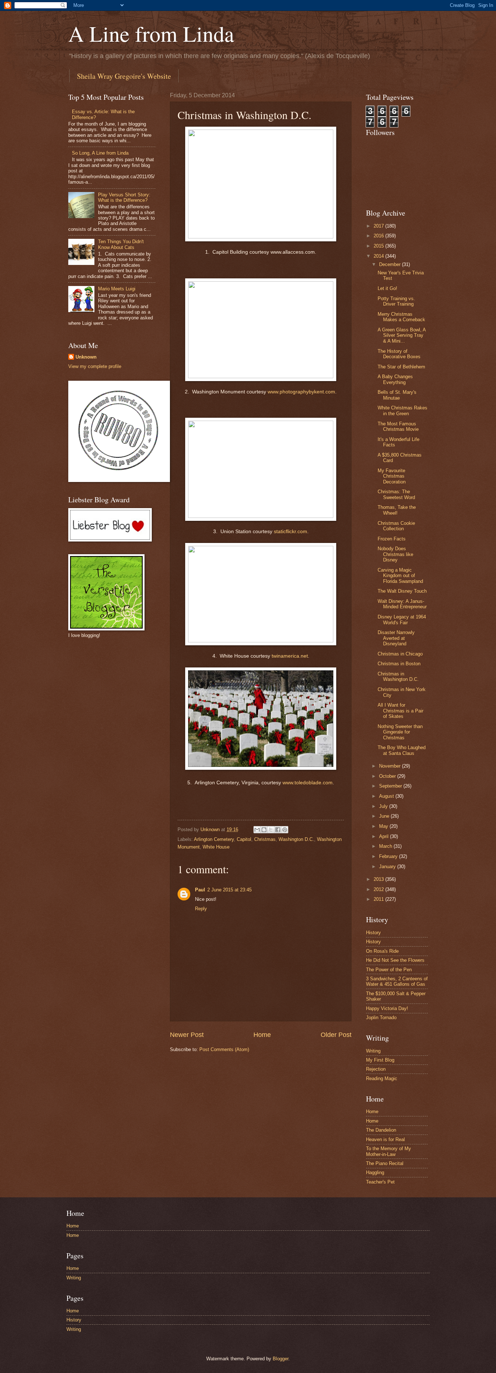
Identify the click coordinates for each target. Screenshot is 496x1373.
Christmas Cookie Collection (396, 525)
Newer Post (187, 1034)
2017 (379, 226)
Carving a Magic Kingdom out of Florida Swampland (400, 575)
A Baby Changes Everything (395, 379)
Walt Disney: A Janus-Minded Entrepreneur (402, 603)
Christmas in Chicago (400, 654)
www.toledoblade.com (307, 782)
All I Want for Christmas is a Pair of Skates (400, 710)
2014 (379, 256)
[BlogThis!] (264, 829)
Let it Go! (387, 288)
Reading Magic (381, 1078)
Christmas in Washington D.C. (398, 676)
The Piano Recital (384, 1163)
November (390, 766)
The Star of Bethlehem (401, 366)
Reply (201, 908)
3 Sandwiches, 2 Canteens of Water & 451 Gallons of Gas (397, 981)
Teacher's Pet (380, 1182)
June (385, 816)
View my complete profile (94, 366)
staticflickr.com (290, 531)
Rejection (376, 1069)
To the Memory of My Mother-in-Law (388, 1151)
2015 (379, 246)
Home (262, 1034)
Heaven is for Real (385, 1139)
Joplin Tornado (381, 1017)
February (389, 856)
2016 (379, 235)
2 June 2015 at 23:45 (229, 889)
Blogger (280, 1358)
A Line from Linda (151, 33)
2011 (379, 899)
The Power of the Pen (389, 969)
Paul (200, 889)
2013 (379, 879)
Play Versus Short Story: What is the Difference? (124, 197)
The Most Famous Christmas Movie (398, 426)
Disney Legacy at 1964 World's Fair (402, 619)
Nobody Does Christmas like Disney (395, 554)
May (384, 826)
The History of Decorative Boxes (399, 353)
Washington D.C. (296, 839)
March (386, 846)
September (391, 786)
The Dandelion (381, 1130)
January (388, 866)
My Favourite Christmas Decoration (392, 476)
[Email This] (257, 829)
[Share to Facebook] (277, 829)
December (390, 264)
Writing (373, 1051)
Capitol (244, 839)
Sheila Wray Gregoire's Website (124, 76)
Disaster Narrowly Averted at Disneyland (396, 638)
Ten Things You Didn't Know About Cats (121, 244)
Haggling (375, 1172)
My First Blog (380, 1060)
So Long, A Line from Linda (100, 153)
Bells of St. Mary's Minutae (397, 394)
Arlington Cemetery (214, 839)
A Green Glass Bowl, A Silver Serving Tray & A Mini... (402, 335)
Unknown (86, 357)
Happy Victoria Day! (387, 1008)
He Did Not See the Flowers (395, 960)
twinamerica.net (290, 656)
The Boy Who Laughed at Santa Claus (402, 750)
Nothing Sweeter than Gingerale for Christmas (400, 732)
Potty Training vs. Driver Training (396, 301)
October (388, 776)
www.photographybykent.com (301, 392)
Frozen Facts (392, 539)
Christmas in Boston (399, 663)
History (373, 932)
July (384, 806)
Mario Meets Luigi (116, 288)
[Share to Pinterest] (284, 829)
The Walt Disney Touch (402, 591)
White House (216, 847)
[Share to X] (271, 829)
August (387, 796)
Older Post (336, 1034)
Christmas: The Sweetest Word (396, 494)
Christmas (265, 839)
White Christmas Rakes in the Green (402, 410)
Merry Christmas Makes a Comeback (401, 316)
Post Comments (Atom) (224, 1049)
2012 (379, 889)
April (384, 836)
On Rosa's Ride (382, 951)
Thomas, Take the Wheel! (397, 509)
